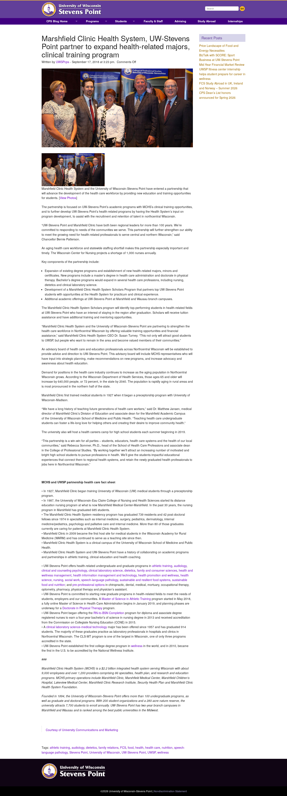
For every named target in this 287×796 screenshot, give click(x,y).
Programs (92, 21)
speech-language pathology (99, 580)
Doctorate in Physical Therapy (82, 608)
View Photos (68, 198)
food (131, 747)
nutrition (167, 747)
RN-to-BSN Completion (108, 613)
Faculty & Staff (153, 21)
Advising (180, 21)
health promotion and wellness (158, 575)
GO (242, 8)
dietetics (129, 570)
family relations (108, 747)
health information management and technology (105, 575)
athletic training (162, 566)
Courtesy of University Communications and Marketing (82, 730)
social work (72, 580)
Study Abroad (207, 21)
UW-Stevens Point (134, 752)
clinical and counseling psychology (64, 570)
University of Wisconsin (104, 752)
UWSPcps (62, 62)
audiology (180, 566)
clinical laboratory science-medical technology (76, 627)
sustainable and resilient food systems (145, 580)
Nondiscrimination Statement (170, 791)
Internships (235, 21)
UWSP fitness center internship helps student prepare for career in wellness (222, 74)
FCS (123, 747)
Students (121, 21)
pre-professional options (88, 585)
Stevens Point (78, 752)
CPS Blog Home (56, 21)
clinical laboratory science (106, 570)
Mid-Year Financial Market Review (221, 64)
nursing (58, 580)
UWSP (151, 752)
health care (152, 747)
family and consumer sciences (157, 570)
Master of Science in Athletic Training (126, 599)
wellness (136, 646)
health (139, 747)
